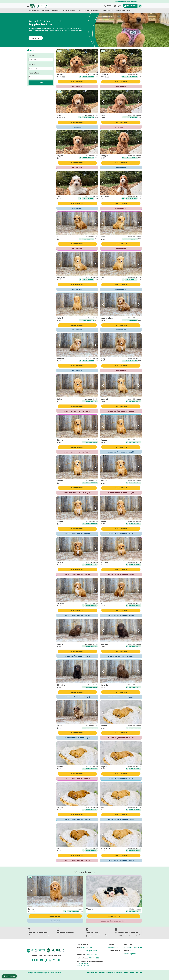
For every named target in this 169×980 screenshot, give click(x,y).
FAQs (79, 10)
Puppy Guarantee (69, 10)
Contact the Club (107, 10)
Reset (41, 82)
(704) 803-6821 (93, 958)
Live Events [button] (55, 10)
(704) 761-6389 (86, 947)
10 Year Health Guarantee (133, 947)
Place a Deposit (77, 82)
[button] (28, 6)
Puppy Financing (113, 947)
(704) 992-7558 (91, 951)
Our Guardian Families (91, 10)
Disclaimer (91, 973)
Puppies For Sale (34, 10)
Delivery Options (130, 954)
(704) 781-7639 (91, 954)
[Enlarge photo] (95, 70)
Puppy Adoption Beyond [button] (123, 10)
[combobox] (41, 59)
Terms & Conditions (135, 973)
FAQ (96, 973)
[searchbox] (43, 60)
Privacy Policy (110, 973)
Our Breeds (45, 10)
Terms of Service (122, 973)
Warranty (102, 973)
